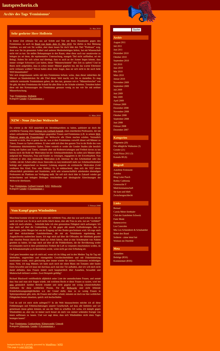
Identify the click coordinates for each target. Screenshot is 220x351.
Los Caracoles (120, 226)
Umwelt (59, 323)
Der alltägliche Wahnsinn (125, 146)
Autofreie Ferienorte (123, 170)
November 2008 (121, 111)
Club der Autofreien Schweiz (127, 215)
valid (26, 347)
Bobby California (121, 181)
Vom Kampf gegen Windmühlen (33, 210)
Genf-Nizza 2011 (121, 153)
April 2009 (118, 100)
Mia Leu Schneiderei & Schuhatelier (130, 230)
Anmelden (118, 253)
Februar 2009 (119, 104)
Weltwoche (56, 186)
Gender (22, 98)
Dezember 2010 (121, 53)
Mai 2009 (118, 97)
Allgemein (24, 326)
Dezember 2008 (121, 108)
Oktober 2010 (120, 57)
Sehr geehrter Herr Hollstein (31, 33)
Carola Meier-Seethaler (124, 211)
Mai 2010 (118, 71)
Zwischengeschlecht (123, 195)
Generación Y (120, 184)
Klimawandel (48, 323)
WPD (60, 344)
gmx (12, 284)
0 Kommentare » (36, 188)
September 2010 (121, 60)
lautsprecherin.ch (20, 5)
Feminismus (21, 96)
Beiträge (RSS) (120, 257)
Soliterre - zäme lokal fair (125, 237)
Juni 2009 (118, 93)
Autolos (117, 173)
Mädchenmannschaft (123, 188)
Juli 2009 (117, 89)
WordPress (51, 344)
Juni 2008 (118, 122)
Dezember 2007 (121, 129)
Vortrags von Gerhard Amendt (48, 131)
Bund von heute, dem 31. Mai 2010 (53, 44)
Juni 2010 (118, 68)
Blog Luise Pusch (121, 177)
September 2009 (121, 86)
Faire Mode (118, 219)
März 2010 (118, 75)
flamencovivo (119, 222)
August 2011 (119, 42)
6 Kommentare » (36, 98)
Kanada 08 (118, 157)
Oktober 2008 (120, 115)
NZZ (47, 186)
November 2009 (121, 82)
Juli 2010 (117, 64)
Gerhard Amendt (36, 186)
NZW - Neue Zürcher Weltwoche (34, 120)
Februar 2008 (119, 126)
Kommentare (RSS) (122, 261)
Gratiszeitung (34, 323)
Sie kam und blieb (122, 191)
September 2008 (121, 119)
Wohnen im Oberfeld (123, 241)
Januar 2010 (119, 79)
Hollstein (32, 96)
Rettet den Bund (121, 233)
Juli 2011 (117, 46)
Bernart (116, 208)
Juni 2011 (118, 49)
